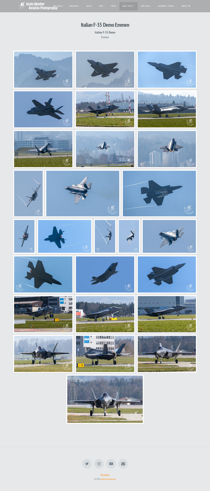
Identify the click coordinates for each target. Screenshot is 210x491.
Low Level (145, 6)
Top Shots (58, 6)
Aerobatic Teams (166, 6)
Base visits (128, 6)
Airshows (73, 6)
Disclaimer (105, 475)
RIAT (101, 6)
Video (113, 6)
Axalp (89, 6)
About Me (186, 6)
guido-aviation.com (108, 478)
